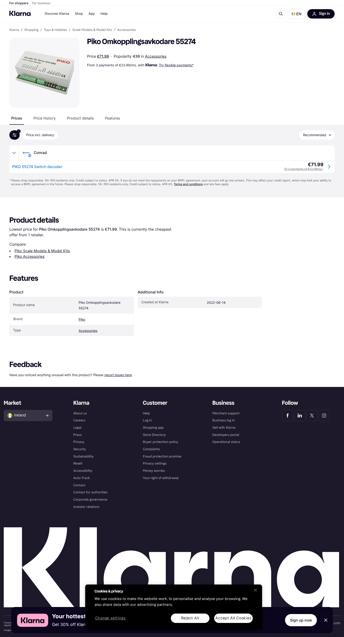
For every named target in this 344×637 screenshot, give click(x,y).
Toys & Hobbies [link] (55, 30)
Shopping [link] (31, 30)
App (91, 14)
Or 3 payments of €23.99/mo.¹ (303, 169)
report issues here (118, 375)
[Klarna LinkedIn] (299, 415)
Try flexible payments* (176, 65)
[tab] (16, 118)
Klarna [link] (14, 30)
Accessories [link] (126, 30)
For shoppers (19, 3)
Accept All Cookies (233, 618)
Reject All (190, 618)
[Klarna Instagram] (324, 415)
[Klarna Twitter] (312, 415)
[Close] (255, 590)
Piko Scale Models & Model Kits (42, 250)
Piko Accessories (29, 256)
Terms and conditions (188, 184)
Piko (82, 320)
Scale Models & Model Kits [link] (92, 30)
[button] (296, 14)
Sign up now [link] (301, 620)
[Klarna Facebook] (287, 415)
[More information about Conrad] (14, 152)
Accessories (156, 56)
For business (41, 3)
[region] (173, 607)
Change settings (110, 618)
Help (104, 14)
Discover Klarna (57, 14)
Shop (79, 14)
